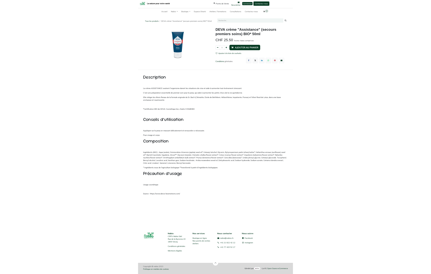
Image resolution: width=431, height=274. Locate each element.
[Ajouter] (226, 47)
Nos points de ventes (201, 241)
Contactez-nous (261, 3)
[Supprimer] (218, 47)
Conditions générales (176, 246)
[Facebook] (248, 60)
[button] (244, 47)
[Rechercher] (285, 20)
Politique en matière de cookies (156, 269)
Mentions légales (175, 251)
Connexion (247, 3)
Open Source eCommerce (277, 268)
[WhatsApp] (268, 60)
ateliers (195, 243)
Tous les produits (152, 21)
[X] (255, 60)
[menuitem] (164, 12)
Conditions (220, 61)
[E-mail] (281, 60)
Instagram (249, 242)
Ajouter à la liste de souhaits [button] (229, 53)
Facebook (248, 238)
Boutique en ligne (199, 238)
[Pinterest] (275, 60)
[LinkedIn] (262, 60)
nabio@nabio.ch (226, 238)
